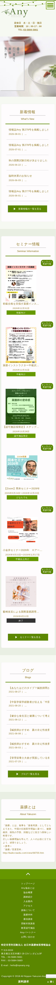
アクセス (28, 905)
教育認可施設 (28, 928)
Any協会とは (28, 888)
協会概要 (28, 892)
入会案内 (28, 901)
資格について (28, 910)
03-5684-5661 (30, 30)
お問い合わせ (28, 937)
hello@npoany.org (19, 965)
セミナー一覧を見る (30, 637)
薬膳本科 (28, 914)
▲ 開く (51, 982)
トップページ (28, 883)
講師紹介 (28, 897)
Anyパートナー (28, 932)
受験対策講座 (28, 923)
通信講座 (28, 919)
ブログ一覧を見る (30, 774)
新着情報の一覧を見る (29, 209)
